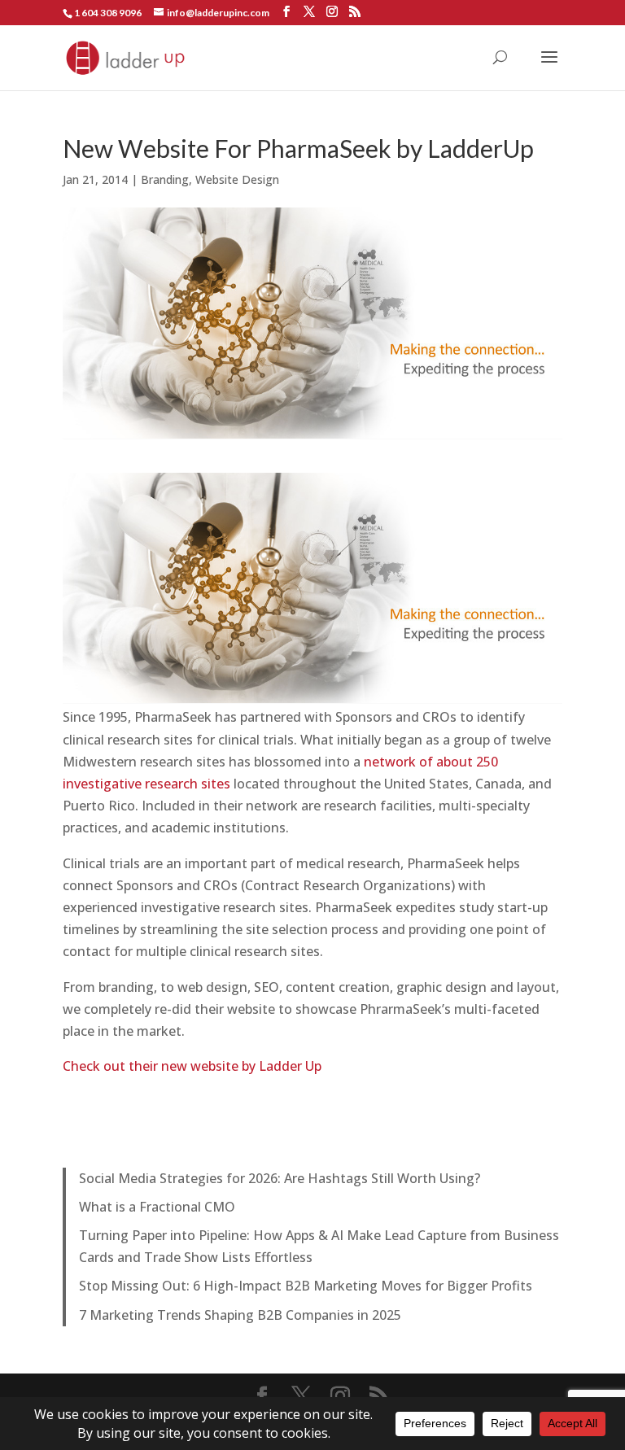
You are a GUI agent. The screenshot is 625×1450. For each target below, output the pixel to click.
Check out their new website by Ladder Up (192, 1066)
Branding (165, 179)
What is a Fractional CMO (157, 1207)
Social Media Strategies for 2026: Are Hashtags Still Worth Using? (279, 1178)
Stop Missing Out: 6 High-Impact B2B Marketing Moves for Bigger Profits (305, 1286)
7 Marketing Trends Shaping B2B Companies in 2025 (240, 1315)
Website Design (237, 179)
